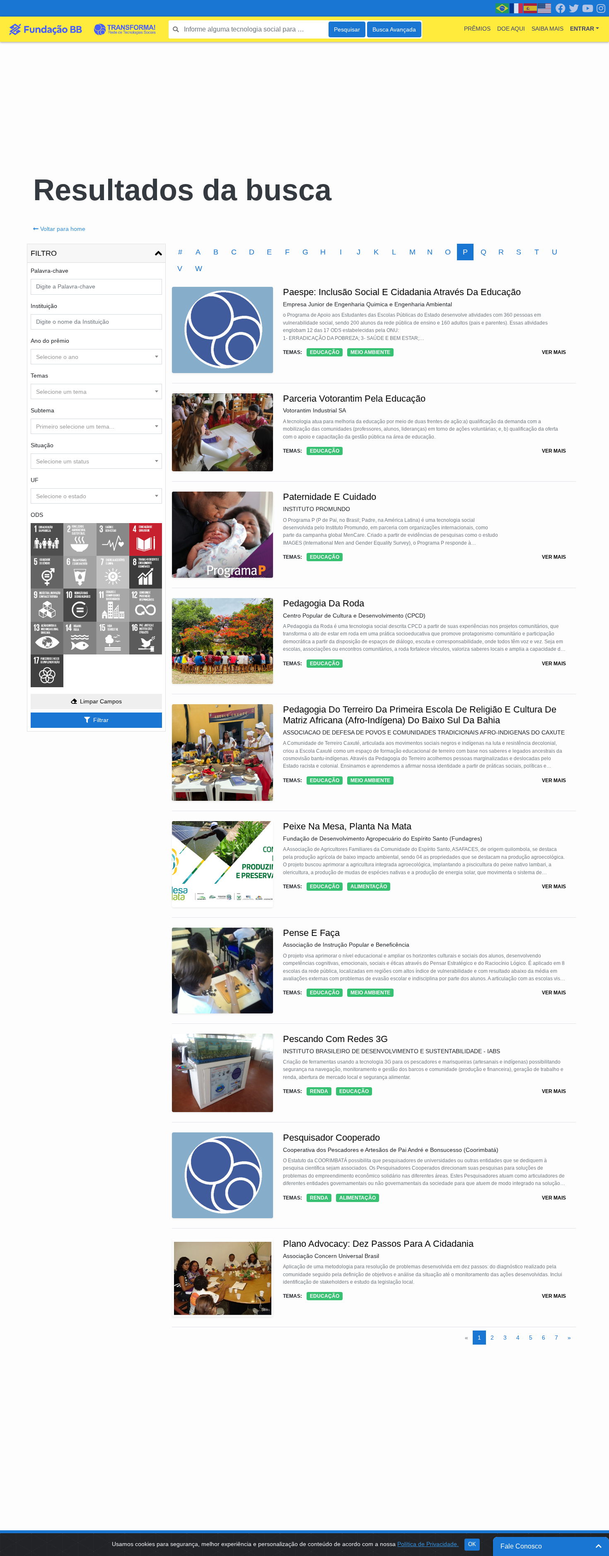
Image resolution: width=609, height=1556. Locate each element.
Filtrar (101, 720)
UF (35, 480)
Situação (42, 445)
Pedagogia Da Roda (323, 603)
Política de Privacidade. (428, 1544)
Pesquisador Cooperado (331, 1137)
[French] (517, 8)
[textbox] (96, 357)
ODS (37, 514)
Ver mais (554, 352)
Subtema (42, 410)
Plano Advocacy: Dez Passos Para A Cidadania (378, 1243)
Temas (39, 375)
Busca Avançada (394, 29)
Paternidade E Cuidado (329, 497)
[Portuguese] (502, 8)
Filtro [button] (44, 253)
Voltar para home (62, 228)
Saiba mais (547, 28)
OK (472, 1544)
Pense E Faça (311, 933)
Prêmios (477, 28)
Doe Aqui (511, 28)
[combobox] (96, 356)
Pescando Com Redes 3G (335, 1039)
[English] (545, 8)
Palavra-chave (49, 270)
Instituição (44, 306)
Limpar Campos (101, 701)
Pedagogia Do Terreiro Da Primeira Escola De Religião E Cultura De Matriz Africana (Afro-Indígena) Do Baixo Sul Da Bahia (419, 714)
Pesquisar (347, 29)
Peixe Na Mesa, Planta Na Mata (347, 826)
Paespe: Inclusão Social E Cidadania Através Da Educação (402, 292)
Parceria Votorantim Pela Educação (354, 398)
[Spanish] (531, 8)
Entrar (582, 28)
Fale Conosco (521, 1546)
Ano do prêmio (50, 340)
